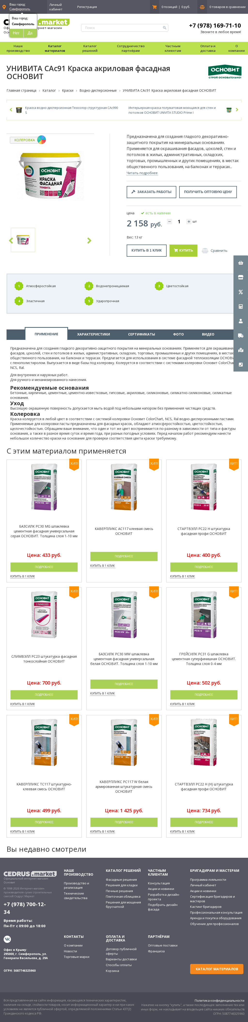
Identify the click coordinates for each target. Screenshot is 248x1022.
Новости (70, 951)
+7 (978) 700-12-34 (25, 907)
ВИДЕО (208, 334)
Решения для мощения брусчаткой (123, 904)
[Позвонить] (240, 364)
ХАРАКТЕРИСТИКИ (93, 334)
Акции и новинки (161, 889)
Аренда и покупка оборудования (215, 918)
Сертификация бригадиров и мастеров (212, 898)
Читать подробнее (142, 173)
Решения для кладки (122, 885)
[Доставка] (240, 335)
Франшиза (156, 951)
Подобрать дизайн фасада (163, 907)
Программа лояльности (208, 879)
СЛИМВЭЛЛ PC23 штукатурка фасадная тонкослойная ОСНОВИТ (44, 659)
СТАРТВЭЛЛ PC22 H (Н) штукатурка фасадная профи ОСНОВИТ (204, 786)
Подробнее (44, 567)
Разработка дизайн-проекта (164, 896)
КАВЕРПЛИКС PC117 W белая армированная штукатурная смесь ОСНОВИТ (123, 786)
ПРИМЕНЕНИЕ (46, 334)
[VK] (8, 939)
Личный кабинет (55, 6)
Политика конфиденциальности (219, 1000)
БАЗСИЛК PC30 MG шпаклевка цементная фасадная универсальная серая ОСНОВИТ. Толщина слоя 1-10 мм (44, 531)
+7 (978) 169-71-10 (215, 25)
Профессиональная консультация (216, 912)
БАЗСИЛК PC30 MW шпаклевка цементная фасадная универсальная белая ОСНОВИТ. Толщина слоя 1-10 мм (124, 659)
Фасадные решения (121, 879)
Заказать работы (153, 192)
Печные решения (119, 891)
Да (30, 33)
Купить (186, 250)
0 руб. (185, 7)
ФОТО (178, 334)
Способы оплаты (119, 965)
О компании (73, 945)
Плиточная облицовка (123, 896)
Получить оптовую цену (208, 192)
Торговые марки (76, 957)
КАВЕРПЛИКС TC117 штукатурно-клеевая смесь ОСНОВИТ (44, 786)
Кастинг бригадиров (206, 906)
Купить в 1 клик (147, 250)
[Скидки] (240, 291)
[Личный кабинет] (240, 320)
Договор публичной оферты (121, 951)
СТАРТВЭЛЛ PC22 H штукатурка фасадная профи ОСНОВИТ (204, 531)
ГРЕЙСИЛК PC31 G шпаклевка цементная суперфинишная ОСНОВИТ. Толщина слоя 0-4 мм (204, 659)
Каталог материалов (55, 48)
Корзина (112, 971)
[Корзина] (240, 262)
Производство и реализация (76, 885)
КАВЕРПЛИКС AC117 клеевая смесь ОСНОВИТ (124, 531)
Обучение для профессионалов (214, 924)
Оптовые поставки (163, 945)
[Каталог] (240, 277)
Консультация (159, 883)
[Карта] (240, 350)
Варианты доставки (121, 959)
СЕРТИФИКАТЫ (141, 334)
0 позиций (169, 7)
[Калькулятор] (240, 306)
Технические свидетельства (75, 895)
